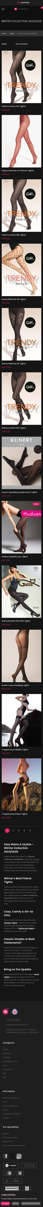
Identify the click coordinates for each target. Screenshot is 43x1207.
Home (4, 33)
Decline (15, 1203)
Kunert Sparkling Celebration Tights (19, 492)
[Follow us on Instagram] (19, 1156)
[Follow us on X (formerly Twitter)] (13, 1156)
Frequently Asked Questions (14, 1145)
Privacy (6, 1110)
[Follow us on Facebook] (6, 1156)
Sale (4, 1077)
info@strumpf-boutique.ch (17, 1025)
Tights (12, 33)
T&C (4, 1102)
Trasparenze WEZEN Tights (15, 749)
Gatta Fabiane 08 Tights (14, 363)
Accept (6, 1203)
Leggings (6, 1057)
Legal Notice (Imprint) (11, 1114)
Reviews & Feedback (11, 1098)
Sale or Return (8, 1141)
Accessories (8, 1069)
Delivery (6, 1133)
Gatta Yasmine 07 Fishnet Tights (18, 170)
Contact (6, 1118)
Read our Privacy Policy (31, 1203)
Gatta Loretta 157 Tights (14, 106)
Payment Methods (10, 1106)
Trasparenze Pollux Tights (15, 814)
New (4, 1073)
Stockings (7, 1053)
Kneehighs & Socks (10, 1061)
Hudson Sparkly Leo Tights (15, 556)
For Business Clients (11, 1137)
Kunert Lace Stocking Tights (15, 685)
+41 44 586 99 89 (13, 1020)
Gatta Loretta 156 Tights (14, 428)
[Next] (36, 830)
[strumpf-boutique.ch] (21, 8)
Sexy (4, 1065)
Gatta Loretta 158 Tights (14, 235)
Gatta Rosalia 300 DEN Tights (16, 621)
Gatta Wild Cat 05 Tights (14, 299)
